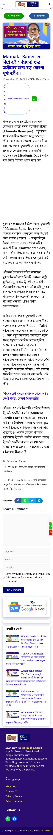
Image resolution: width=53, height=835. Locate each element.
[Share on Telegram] (39, 500)
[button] (49, 4)
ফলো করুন (15, 16)
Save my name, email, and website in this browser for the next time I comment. (28, 577)
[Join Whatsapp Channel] (34, 98)
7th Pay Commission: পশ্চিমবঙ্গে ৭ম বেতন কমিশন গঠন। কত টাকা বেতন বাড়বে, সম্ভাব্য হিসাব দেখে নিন (26, 659)
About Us (10, 787)
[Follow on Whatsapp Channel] (50, 526)
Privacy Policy (13, 796)
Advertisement (14, 801)
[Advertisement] (26, 194)
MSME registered (32, 748)
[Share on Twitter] (32, 500)
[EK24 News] (27, 4)
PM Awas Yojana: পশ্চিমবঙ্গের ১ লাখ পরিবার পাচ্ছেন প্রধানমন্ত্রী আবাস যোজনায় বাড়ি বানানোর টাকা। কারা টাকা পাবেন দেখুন (26, 698)
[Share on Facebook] (17, 500)
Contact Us (11, 791)
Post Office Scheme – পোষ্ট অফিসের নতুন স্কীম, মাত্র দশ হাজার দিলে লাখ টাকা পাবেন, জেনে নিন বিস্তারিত (25, 484)
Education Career (17, 461)
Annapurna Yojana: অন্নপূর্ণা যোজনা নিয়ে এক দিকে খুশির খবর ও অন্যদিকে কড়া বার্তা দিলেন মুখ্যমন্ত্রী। (26, 717)
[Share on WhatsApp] (25, 500)
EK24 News (46, 830)
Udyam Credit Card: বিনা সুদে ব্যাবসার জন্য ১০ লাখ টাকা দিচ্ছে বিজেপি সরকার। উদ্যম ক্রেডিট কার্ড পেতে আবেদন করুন (26, 642)
